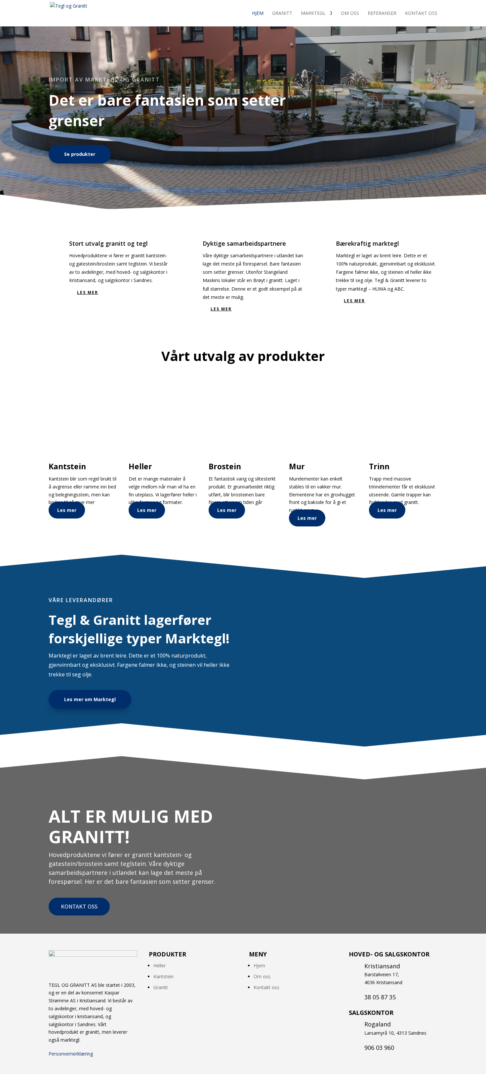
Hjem (257, 13)
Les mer (87, 292)
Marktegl (313, 13)
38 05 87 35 (380, 997)
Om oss (350, 13)
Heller (159, 965)
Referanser (382, 13)
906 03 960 (379, 1048)
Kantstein (163, 976)
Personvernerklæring (71, 1054)
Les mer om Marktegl (90, 699)
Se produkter (79, 154)
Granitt (282, 13)
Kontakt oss (421, 13)
